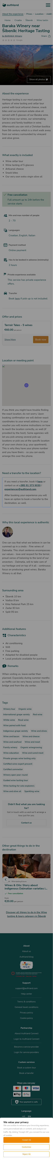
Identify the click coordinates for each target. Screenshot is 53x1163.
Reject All (26, 1154)
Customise (26, 1147)
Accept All (26, 1140)
